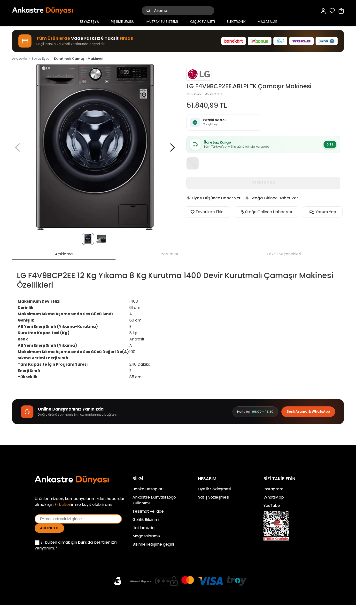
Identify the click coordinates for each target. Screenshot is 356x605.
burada (85, 542)
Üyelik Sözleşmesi (214, 489)
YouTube (271, 505)
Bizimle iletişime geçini (153, 544)
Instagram (273, 489)
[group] (95, 147)
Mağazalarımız (146, 536)
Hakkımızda (143, 528)
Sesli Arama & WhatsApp (308, 411)
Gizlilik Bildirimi (145, 519)
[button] (173, 147)
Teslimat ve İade (148, 511)
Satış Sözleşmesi (213, 497)
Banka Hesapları (147, 489)
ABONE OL (49, 528)
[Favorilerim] (332, 10)
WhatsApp (273, 497)
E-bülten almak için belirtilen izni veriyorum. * (76, 545)
